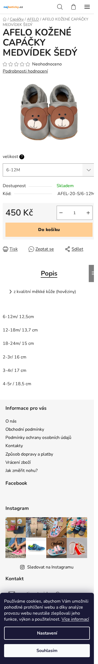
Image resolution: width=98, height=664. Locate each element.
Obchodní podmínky (24, 429)
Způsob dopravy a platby (29, 454)
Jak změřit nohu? (21, 471)
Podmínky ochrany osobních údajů (38, 438)
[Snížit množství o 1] (61, 213)
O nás (11, 421)
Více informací (75, 619)
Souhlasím (46, 651)
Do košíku (49, 230)
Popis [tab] (49, 273)
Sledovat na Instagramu (50, 567)
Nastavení (47, 633)
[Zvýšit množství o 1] (88, 213)
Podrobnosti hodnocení (25, 71)
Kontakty (14, 446)
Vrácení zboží (18, 462)
